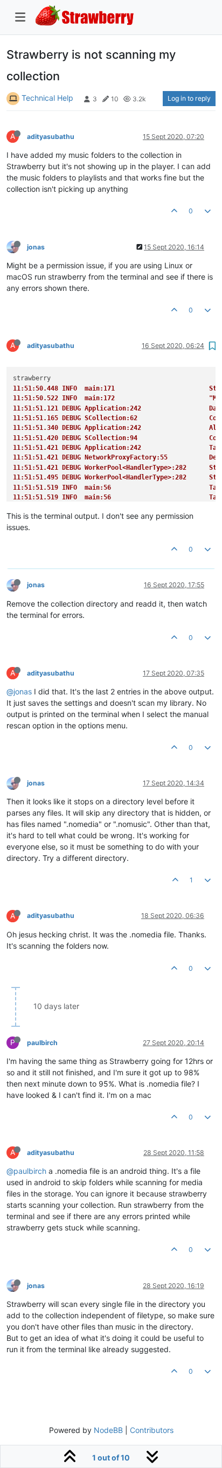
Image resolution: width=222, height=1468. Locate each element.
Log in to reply (189, 98)
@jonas (19, 691)
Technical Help (47, 97)
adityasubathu (50, 137)
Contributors (152, 1430)
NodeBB (108, 1430)
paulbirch (42, 1043)
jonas (36, 247)
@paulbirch (26, 1170)
